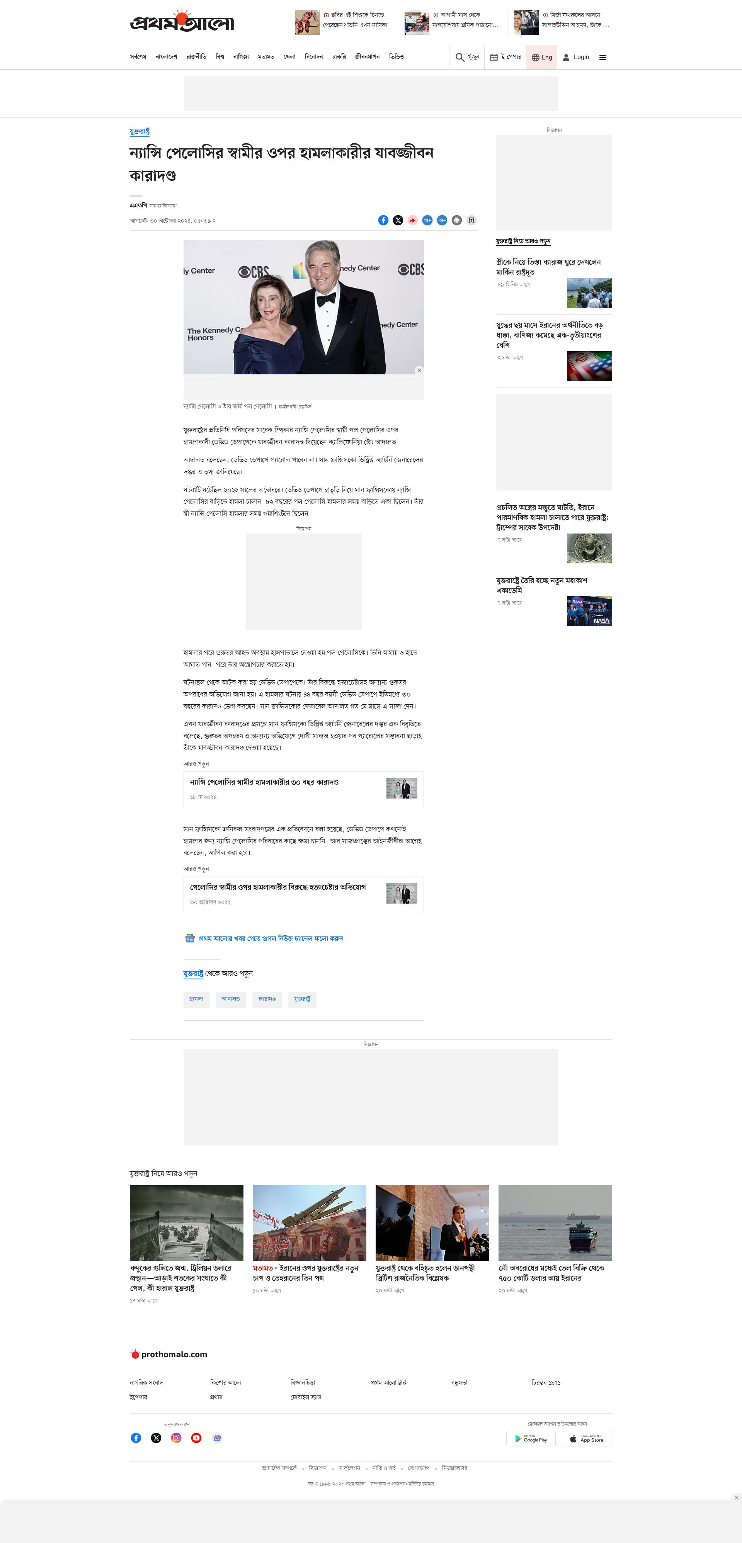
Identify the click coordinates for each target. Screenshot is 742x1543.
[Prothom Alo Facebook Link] (140, 1439)
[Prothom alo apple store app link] (586, 1440)
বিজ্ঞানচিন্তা (303, 1383)
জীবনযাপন (367, 57)
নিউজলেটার (455, 1468)
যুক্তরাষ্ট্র (140, 131)
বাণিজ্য (241, 57)
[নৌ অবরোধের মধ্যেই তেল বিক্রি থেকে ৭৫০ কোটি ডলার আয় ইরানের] (555, 1223)
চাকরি (339, 57)
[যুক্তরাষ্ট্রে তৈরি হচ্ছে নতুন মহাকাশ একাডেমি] (589, 611)
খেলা (290, 57)
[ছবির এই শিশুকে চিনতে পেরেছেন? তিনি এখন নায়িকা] (307, 22)
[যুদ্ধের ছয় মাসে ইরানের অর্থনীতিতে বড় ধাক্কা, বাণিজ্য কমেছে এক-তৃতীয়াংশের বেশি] (589, 366)
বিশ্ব (220, 57)
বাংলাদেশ (166, 57)
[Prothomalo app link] (530, 1440)
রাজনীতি (196, 57)
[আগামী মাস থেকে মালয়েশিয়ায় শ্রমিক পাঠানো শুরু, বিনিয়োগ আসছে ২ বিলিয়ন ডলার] (417, 22)
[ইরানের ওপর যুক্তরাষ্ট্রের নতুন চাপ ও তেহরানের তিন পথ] (309, 1223)
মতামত (266, 57)
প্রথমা (216, 1397)
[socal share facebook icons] (384, 224)
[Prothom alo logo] (168, 1357)
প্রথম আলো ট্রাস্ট (388, 1383)
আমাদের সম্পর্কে (279, 1468)
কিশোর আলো (225, 1383)
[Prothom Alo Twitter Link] (160, 1439)
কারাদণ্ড (267, 999)
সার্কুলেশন (349, 1468)
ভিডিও (396, 57)
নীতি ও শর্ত (384, 1468)
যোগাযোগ (419, 1468)
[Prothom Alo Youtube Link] (200, 1439)
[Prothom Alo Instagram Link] (180, 1439)
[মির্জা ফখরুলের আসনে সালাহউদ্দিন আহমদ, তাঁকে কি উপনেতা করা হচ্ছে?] (526, 22)
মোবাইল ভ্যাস (306, 1397)
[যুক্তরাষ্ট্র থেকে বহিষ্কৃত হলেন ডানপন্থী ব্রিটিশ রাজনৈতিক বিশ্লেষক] (432, 1223)
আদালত (231, 999)
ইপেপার (138, 1397)
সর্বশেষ (138, 57)
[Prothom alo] (182, 22)
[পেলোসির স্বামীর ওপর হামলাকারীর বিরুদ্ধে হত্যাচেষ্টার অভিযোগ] (401, 893)
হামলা (196, 999)
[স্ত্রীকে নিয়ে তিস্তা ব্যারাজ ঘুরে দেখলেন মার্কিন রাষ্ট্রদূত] (589, 293)
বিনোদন (314, 57)
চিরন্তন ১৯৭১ (546, 1383)
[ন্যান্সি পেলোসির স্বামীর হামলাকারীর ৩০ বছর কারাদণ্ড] (401, 788)
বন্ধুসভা (459, 1383)
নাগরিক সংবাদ (146, 1383)
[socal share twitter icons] (399, 224)
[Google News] (217, 1439)
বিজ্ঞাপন (318, 1468)
